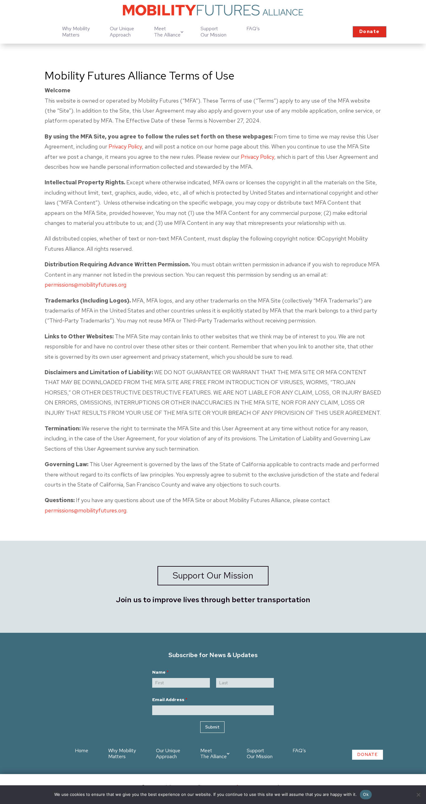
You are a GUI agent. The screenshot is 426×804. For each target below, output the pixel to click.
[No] (418, 795)
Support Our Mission (213, 575)
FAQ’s (253, 28)
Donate (369, 31)
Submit (212, 727)
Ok (366, 794)
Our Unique (122, 31)
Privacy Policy (125, 146)
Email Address (169, 699)
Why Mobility (76, 31)
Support (213, 31)
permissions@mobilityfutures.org (85, 284)
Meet (167, 31)
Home (81, 750)
